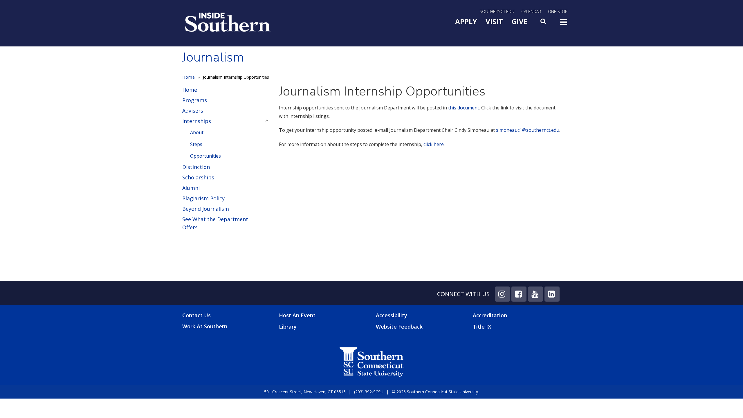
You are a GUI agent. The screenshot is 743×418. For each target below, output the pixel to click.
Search (543, 23)
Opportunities (205, 156)
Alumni (191, 187)
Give (519, 21)
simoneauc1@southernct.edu (527, 130)
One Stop (557, 11)
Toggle (563, 24)
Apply (466, 21)
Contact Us (196, 315)
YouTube (535, 294)
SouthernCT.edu (497, 11)
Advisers (192, 110)
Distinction (196, 166)
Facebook (518, 294)
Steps (196, 144)
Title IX (482, 326)
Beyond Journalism (205, 208)
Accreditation (490, 315)
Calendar (531, 11)
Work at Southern (204, 326)
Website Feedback (399, 326)
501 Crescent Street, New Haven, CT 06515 (305, 391)
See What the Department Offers (215, 223)
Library (288, 326)
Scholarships (198, 177)
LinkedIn (552, 294)
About (196, 132)
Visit (494, 21)
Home (188, 77)
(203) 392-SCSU (368, 391)
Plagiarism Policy (203, 198)
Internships (196, 121)
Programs (194, 100)
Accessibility (391, 315)
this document (463, 108)
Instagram (502, 294)
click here (433, 144)
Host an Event (297, 315)
